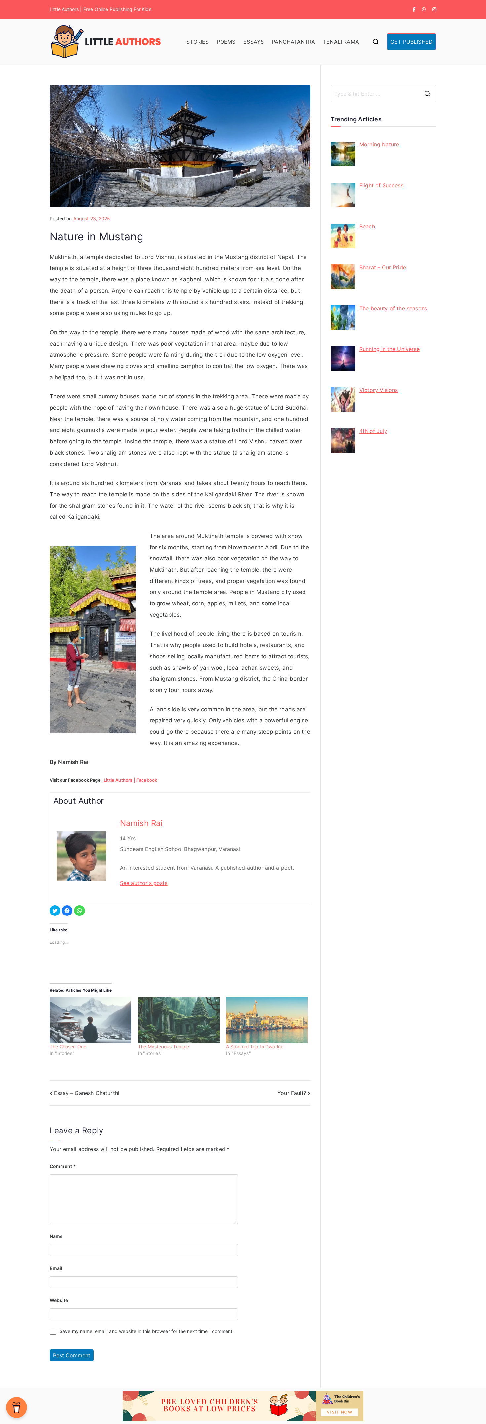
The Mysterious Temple (163, 1046)
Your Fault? (291, 1093)
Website (59, 1300)
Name (56, 1236)
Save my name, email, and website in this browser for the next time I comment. (147, 1331)
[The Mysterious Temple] (179, 1020)
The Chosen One (68, 1046)
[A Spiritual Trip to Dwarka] (267, 1020)
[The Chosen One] (90, 1020)
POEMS (226, 41)
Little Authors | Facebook (130, 780)
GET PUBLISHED (411, 41)
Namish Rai (141, 823)
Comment (63, 1166)
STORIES (197, 41)
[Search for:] (383, 93)
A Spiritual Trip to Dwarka (254, 1046)
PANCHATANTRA (293, 41)
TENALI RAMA (341, 41)
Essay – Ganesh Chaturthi (86, 1093)
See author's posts (144, 883)
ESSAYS (253, 41)
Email (56, 1268)
